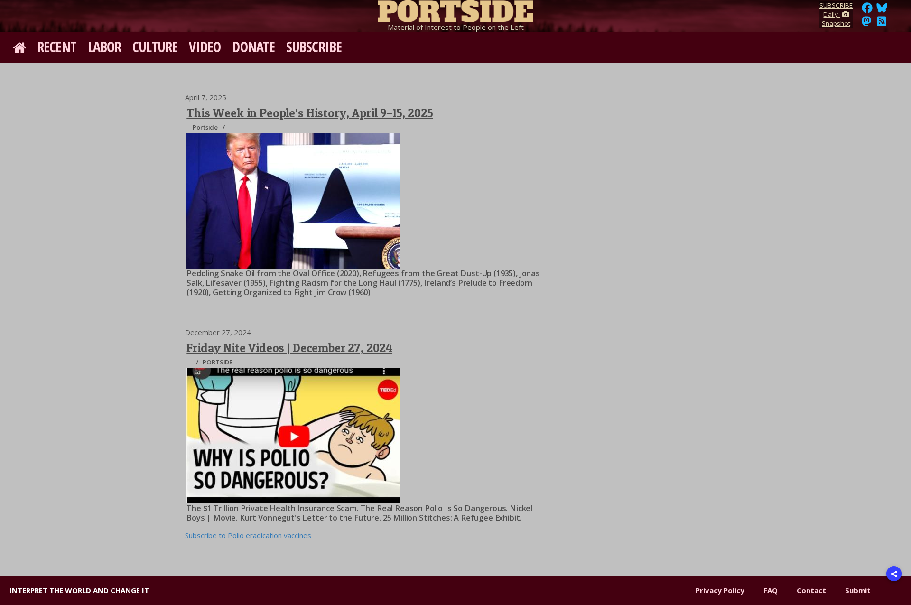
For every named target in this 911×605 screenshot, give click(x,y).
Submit (858, 590)
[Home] (455, 9)
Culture (154, 46)
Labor (104, 46)
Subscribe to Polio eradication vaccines (248, 535)
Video (205, 46)
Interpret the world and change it (79, 590)
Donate (253, 46)
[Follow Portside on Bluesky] (882, 10)
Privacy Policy (720, 590)
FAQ (770, 590)
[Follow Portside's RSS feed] (881, 23)
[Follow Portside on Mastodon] (866, 23)
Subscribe (314, 46)
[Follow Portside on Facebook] (867, 10)
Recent (56, 46)
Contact (811, 590)
